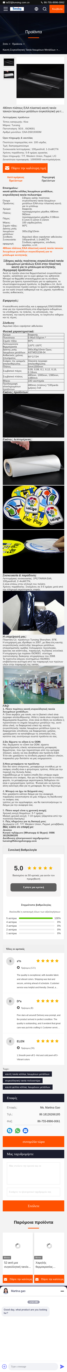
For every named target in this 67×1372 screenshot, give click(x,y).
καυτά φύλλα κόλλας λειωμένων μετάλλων (27, 1087)
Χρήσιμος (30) (27, 1048)
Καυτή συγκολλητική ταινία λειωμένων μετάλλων (29, 49)
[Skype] (9, 1130)
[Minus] (62, 1291)
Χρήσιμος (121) (28, 968)
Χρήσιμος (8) (27, 1008)
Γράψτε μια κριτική (33, 887)
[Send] (62, 1366)
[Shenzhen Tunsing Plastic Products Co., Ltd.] (17, 9)
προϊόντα (17, 44)
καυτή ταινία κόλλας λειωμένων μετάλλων (27, 1074)
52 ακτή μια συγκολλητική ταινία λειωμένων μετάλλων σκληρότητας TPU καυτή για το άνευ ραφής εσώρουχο (17, 1265)
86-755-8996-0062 (53, 2)
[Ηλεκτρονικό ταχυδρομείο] (25, 1130)
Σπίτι (5, 44)
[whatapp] (17, 1130)
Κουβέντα (57, 9)
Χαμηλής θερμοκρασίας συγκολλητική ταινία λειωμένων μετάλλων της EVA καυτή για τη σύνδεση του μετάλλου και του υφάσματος (49, 1265)
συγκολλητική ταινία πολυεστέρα (22, 1080)
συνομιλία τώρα (33, 1141)
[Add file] (4, 1366)
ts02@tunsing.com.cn (18, 2)
